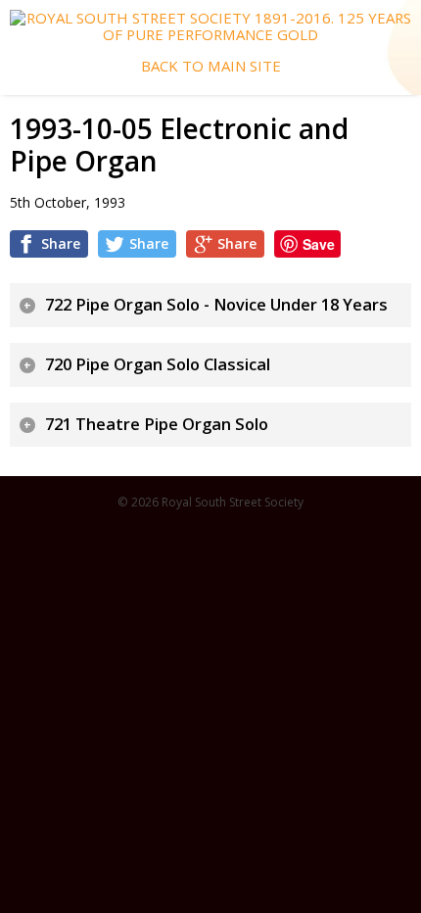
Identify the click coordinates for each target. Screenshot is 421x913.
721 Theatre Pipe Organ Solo (156, 424)
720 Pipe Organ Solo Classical (157, 364)
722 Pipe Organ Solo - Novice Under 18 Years (216, 304)
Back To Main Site (211, 66)
